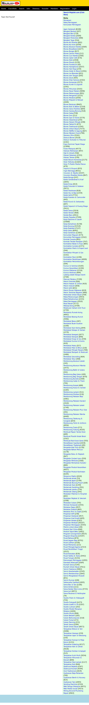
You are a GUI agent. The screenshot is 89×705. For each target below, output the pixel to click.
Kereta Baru (68, 215)
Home (3, 8)
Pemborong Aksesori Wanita (74, 365)
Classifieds (12, 8)
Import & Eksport (70, 168)
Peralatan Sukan (70, 502)
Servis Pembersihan (71, 573)
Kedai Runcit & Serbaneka (74, 201)
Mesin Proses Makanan (73, 290)
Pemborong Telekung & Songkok (73, 419)
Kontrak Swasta (70, 239)
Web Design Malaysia (72, 686)
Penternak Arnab (70, 478)
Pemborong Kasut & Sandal (75, 387)
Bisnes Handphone (71, 66)
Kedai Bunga (68, 177)
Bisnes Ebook (69, 62)
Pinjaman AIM (69, 514)
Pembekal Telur (70, 359)
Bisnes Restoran (70, 104)
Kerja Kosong (69, 226)
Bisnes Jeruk (68, 78)
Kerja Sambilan (69, 232)
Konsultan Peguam (71, 235)
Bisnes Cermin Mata (71, 53)
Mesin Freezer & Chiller (73, 283)
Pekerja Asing (69, 305)
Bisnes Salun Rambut (72, 109)
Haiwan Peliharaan (71, 151)
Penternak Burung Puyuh (73, 483)
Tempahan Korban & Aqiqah (75, 651)
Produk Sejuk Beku (71, 531)
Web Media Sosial (71, 688)
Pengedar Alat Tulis (71, 447)
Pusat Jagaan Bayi (70, 540)
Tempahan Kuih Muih (72, 655)
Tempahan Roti (69, 664)
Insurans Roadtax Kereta (73, 175)
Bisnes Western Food (72, 133)
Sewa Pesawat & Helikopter (75, 593)
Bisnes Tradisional (71, 126)
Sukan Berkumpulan (72, 618)
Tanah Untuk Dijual (71, 626)
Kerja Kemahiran (70, 224)
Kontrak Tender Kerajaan (73, 241)
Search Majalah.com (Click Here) (74, 13)
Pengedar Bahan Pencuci (73, 449)
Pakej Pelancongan (71, 297)
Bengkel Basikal (70, 31)
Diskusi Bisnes (69, 137)
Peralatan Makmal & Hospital (75, 494)
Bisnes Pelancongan (71, 93)
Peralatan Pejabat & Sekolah (75, 498)
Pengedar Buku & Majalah (74, 454)
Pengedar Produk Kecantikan (75, 467)
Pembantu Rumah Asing (73, 312)
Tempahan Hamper (71, 633)
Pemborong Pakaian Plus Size (75, 410)
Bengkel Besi (69, 33)
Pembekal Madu (70, 345)
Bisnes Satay (68, 113)
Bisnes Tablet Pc (70, 124)
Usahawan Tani (69, 682)
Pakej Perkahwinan (71, 299)
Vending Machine (70, 684)
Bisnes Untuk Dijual (71, 128)
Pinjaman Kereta (70, 520)
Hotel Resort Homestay (73, 159)
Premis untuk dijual (71, 527)
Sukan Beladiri (69, 615)
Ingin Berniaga (69, 171)
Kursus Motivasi (70, 272)
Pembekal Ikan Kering (72, 328)
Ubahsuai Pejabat (70, 666)
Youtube (45, 8)
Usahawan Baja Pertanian (73, 673)
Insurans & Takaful (71, 173)
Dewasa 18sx (69, 135)
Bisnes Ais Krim (69, 44)
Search (21, 8)
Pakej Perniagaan (70, 22)
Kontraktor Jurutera (71, 246)
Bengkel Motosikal (71, 38)
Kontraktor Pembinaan (72, 259)
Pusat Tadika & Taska (72, 556)
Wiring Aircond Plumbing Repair (73, 692)
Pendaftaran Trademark (73, 445)
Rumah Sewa (69, 564)
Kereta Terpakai (70, 217)
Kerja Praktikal (69, 228)
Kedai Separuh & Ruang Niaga (76, 206)
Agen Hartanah (69, 29)
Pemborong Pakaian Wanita (74, 414)
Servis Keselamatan (71, 571)
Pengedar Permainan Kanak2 (75, 463)
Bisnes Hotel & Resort (72, 71)
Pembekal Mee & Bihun (73, 348)
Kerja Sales (68, 230)
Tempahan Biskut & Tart (73, 629)
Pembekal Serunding (72, 356)
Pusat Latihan (69, 542)
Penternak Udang (70, 491)
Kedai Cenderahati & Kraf (73, 179)
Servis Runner (69, 580)
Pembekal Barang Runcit (73, 317)
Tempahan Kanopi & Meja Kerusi (74, 641)
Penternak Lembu (70, 489)
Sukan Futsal (69, 620)
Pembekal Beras (70, 321)
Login (74, 8)
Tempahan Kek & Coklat (73, 646)
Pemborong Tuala (70, 427)
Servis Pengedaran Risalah (74, 576)
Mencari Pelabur (70, 279)
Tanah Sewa (68, 624)
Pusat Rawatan (69, 553)
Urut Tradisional (70, 671)
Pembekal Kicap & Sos (72, 339)
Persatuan (67, 20)
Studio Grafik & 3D (71, 604)
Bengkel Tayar (69, 40)
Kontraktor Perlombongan (74, 261)
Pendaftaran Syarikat (72, 443)
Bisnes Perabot (69, 97)
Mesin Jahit (68, 288)
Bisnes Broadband (71, 49)
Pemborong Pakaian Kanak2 (75, 401)
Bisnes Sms (68, 115)
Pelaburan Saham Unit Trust (74, 308)
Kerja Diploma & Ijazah (73, 219)
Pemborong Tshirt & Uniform (75, 423)
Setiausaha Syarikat (71, 582)
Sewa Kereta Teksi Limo (73, 589)
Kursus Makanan (70, 270)
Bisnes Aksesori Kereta (72, 47)
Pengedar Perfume (71, 460)
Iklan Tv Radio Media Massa (75, 164)
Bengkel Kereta (69, 35)
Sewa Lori (67, 591)
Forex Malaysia (69, 148)
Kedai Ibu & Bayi (70, 193)
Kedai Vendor (69, 212)
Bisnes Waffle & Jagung (73, 131)
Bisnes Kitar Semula (71, 80)
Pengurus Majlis (70, 476)
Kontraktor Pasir (70, 257)
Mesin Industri (69, 286)
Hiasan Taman (69, 157)
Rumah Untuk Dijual (71, 567)
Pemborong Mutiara (71, 394)
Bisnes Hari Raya (70, 69)
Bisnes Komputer (70, 82)
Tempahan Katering (71, 644)
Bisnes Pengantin (70, 95)
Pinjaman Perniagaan (72, 525)
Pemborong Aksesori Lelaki (74, 361)
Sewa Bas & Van (70, 584)
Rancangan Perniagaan (73, 560)
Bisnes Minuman (70, 89)
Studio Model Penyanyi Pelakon (73, 610)
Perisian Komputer (71, 505)
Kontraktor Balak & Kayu (73, 243)
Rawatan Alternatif (71, 562)
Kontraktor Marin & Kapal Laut (76, 248)
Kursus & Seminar (71, 266)
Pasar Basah (68, 303)
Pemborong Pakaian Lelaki (74, 405)
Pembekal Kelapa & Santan (74, 330)
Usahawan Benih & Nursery (74, 677)
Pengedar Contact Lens (72, 458)
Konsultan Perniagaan (72, 24)
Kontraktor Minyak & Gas (73, 252)
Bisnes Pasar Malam (71, 91)
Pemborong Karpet (71, 385)
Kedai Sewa (68, 210)
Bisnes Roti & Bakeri (71, 106)
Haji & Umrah (69, 153)
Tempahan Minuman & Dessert (73, 658)
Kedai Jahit (68, 195)
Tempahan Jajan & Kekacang (75, 635)
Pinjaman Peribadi (71, 522)
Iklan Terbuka (69, 162)
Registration (65, 8)
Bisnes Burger (69, 51)
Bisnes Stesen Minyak (72, 122)
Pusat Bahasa (69, 538)
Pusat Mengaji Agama (72, 547)
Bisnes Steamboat (71, 120)
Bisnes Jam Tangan (71, 75)
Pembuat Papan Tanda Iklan (75, 432)
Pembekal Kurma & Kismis (74, 341)
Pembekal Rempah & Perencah (76, 352)
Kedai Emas (68, 184)
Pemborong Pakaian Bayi (73, 396)
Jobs (28, 8)
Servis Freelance (70, 569)
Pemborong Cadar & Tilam (74, 381)
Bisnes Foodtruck (70, 64)
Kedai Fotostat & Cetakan (74, 186)
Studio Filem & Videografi (74, 598)
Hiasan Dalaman (70, 155)
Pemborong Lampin (71, 392)
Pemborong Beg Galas (72, 374)
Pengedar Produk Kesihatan (74, 471)
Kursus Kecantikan (71, 268)
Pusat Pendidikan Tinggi (73, 549)
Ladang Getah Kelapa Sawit (74, 274)
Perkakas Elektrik (70, 509)
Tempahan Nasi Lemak (72, 662)
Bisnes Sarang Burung (72, 111)
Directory (35, 8)
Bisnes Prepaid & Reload (73, 100)
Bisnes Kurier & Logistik (73, 84)
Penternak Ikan (69, 485)
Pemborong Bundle (71, 379)
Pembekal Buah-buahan (73, 323)
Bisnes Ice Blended (71, 73)
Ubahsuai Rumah (70, 668)
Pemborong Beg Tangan (73, 376)
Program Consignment (72, 533)
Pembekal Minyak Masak (73, 350)
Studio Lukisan (69, 607)
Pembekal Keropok (71, 337)
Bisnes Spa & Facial (71, 117)
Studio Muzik (69, 613)
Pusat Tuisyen (69, 558)
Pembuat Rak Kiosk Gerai (73, 440)
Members (54, 8)
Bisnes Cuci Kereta (71, 55)
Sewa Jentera (69, 587)
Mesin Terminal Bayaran (73, 292)
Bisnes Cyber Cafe (70, 58)
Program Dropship (71, 536)
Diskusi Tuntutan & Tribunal (75, 140)
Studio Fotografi (70, 602)
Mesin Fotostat (69, 281)
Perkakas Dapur (70, 507)
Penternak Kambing (71, 487)
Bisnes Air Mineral (71, 42)
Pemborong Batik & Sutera (74, 370)
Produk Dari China (71, 529)
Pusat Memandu (70, 545)
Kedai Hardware (70, 190)
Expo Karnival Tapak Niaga (74, 144)
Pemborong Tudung (71, 429)
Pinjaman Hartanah (71, 516)
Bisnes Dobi (68, 60)
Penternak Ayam (70, 480)
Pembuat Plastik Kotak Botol (75, 436)
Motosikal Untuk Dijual (73, 294)
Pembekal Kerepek (71, 334)
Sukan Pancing (69, 622)
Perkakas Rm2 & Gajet (72, 511)
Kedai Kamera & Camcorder (74, 197)
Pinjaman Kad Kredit (72, 518)
